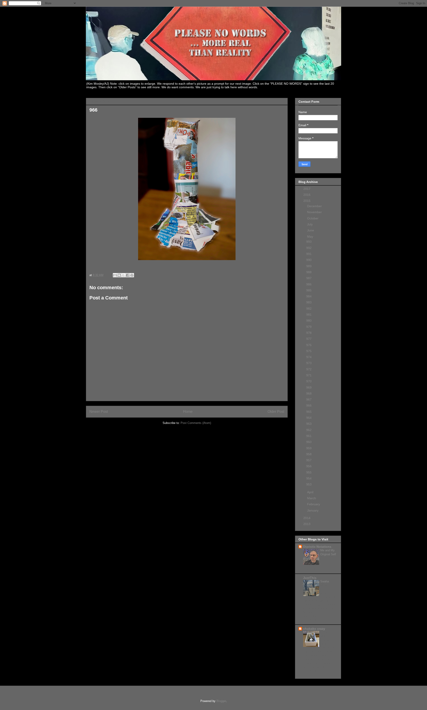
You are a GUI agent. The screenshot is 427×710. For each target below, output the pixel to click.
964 (309, 417)
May (310, 236)
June (311, 230)
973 (309, 363)
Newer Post (98, 411)
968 (309, 393)
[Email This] (115, 275)
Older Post (276, 411)
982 (309, 308)
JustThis (309, 578)
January (313, 510)
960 (309, 442)
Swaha (325, 581)
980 (309, 320)
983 (309, 302)
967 (309, 399)
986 (309, 284)
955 (309, 472)
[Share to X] (123, 275)
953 (309, 484)
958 (309, 454)
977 (309, 339)
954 (309, 478)
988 (309, 272)
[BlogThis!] (119, 275)
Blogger (221, 701)
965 (309, 411)
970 (309, 381)
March (312, 498)
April (310, 492)
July (310, 224)
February (314, 504)
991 (309, 254)
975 (309, 351)
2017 (307, 189)
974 (309, 357)
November (315, 212)
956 (309, 466)
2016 (307, 195)
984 (309, 296)
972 (309, 369)
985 (309, 290)
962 (309, 430)
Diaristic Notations (317, 546)
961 (309, 436)
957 (309, 460)
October (313, 218)
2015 (307, 201)
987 (309, 278)
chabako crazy (314, 628)
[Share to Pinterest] (132, 275)
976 (309, 345)
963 (309, 423)
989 (309, 266)
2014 (307, 518)
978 (309, 333)
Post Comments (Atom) (196, 423)
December (315, 206)
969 (309, 387)
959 (309, 448)
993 (309, 241)
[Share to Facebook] (127, 275)
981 (309, 314)
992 (309, 248)
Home (188, 411)
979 (309, 327)
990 (309, 260)
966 (309, 405)
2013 (307, 524)
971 (309, 375)
